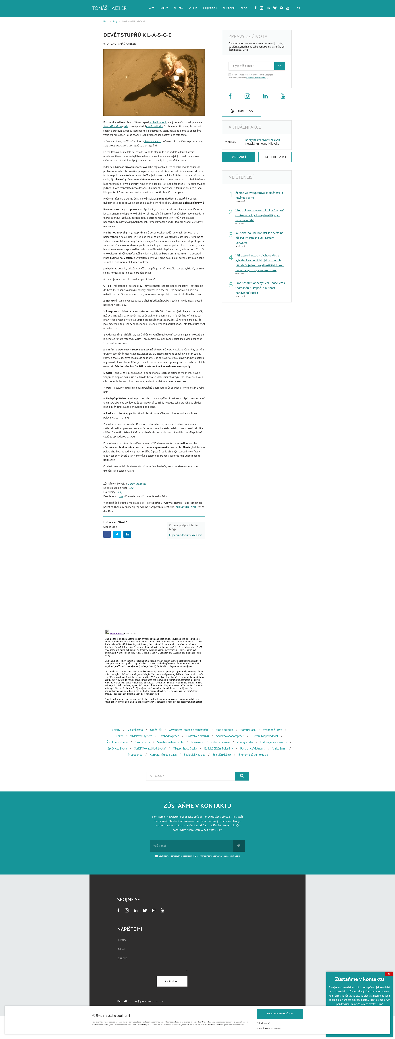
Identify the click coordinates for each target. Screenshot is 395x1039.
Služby (178, 8)
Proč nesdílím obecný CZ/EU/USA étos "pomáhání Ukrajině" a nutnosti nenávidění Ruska (260, 288)
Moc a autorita (224, 730)
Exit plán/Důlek (222, 754)
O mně (193, 8)
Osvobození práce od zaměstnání (188, 730)
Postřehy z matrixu (197, 736)
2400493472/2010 (186, 507)
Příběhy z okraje (220, 742)
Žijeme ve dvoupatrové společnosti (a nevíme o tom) (259, 195)
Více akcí (239, 157)
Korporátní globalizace (163, 754)
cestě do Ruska (154, 126)
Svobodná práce (169, 736)
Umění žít (156, 730)
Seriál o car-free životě (170, 742)
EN (298, 8)
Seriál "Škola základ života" (150, 748)
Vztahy (116, 730)
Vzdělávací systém (141, 736)
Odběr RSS (244, 111)
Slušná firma (142, 742)
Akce (151, 8)
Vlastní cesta (135, 730)
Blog (244, 8)
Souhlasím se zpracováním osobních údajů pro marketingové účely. (251, 76)
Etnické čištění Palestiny (218, 748)
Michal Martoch (158, 122)
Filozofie (229, 8)
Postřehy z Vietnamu (252, 748)
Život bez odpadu (117, 742)
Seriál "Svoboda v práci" (230, 736)
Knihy (164, 8)
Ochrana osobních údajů (257, 78)
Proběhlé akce (275, 157)
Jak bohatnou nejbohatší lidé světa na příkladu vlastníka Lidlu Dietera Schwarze (259, 238)
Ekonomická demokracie (253, 754)
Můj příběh (210, 8)
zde (126, 126)
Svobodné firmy (272, 730)
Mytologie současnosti (273, 742)
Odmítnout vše (264, 1023)
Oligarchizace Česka (185, 748)
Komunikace (248, 730)
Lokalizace (197, 742)
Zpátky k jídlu (245, 742)
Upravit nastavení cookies (269, 1028)
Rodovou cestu (152, 141)
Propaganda (135, 754)
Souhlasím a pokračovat (280, 1013)
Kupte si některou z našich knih (185, 535)
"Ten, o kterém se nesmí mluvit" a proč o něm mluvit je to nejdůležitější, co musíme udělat (259, 215)
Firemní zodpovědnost (265, 736)
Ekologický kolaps (194, 754)
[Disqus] (154, 586)
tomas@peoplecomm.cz (146, 1001)
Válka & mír (279, 748)
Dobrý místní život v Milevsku (263, 140)
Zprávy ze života (137, 484)
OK (279, 66)
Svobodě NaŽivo (112, 126)
